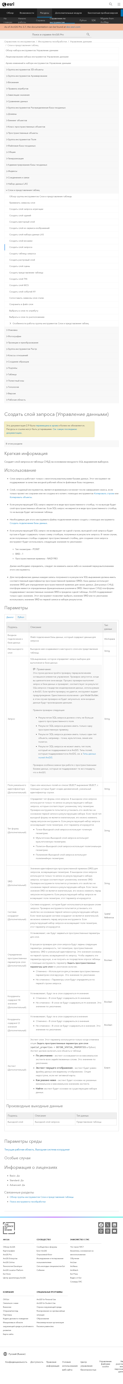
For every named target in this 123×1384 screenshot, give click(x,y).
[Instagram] (107, 1231)
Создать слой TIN (18, 279)
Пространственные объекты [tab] (23, 133)
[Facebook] (101, 1225)
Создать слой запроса (20, 247)
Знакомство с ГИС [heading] (79, 1239)
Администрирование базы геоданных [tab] (27, 164)
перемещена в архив (47, 425)
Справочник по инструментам (58, 20)
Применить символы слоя (22, 203)
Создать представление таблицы (26, 272)
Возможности (27, 13)
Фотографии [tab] (14, 336)
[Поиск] (111, 4)
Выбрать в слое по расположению (27, 317)
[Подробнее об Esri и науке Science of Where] (9, 1228)
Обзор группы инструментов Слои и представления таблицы (40, 196)
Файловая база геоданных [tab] (22, 145)
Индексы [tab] (12, 171)
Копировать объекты (21, 497)
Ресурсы (44, 13)
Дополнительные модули (68, 13)
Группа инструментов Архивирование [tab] (27, 76)
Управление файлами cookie (105, 1364)
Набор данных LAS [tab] (18, 183)
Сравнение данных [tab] (18, 101)
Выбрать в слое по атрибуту (23, 310)
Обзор (10, 13)
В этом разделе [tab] (14, 443)
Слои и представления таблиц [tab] (24, 190)
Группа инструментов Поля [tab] (22, 139)
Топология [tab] (13, 387)
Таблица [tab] (12, 374)
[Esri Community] (101, 1231)
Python (83, 20)
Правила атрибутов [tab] (18, 88)
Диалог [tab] (10, 617)
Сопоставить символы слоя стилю (26, 298)
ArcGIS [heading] (6, 1239)
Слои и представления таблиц (23, 45)
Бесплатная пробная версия (103, 13)
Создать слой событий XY (22, 291)
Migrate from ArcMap (107, 20)
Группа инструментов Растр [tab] (22, 349)
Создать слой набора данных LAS (26, 234)
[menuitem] (18, 1247)
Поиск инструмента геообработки (28, 1201)
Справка (40, 20)
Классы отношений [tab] (18, 355)
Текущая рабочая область (19, 1149)
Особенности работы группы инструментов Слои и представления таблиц (51, 323)
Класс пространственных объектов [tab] (26, 126)
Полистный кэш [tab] (16, 380)
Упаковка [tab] (12, 330)
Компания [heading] (8, 1292)
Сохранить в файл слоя (21, 304)
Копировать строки (104, 493)
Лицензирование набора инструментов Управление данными (37, 56)
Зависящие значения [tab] (19, 95)
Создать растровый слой (22, 260)
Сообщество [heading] (44, 1239)
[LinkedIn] (114, 1225)
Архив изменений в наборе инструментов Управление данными (38, 63)
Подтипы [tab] (12, 368)
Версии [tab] (12, 393)
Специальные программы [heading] (50, 1292)
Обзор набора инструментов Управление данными (32, 50)
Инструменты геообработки (52, 41)
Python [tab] (21, 617)
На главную (8, 20)
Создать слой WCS (19, 285)
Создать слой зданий (20, 215)
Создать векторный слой (22, 222)
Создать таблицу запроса (22, 253)
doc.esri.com (73, 26)
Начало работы (22, 20)
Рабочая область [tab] (17, 399)
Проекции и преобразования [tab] (23, 342)
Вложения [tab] (13, 82)
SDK (94, 20)
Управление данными (81, 41)
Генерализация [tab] (16, 158)
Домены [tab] (12, 114)
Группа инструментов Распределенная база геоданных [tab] (37, 107)
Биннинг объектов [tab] (17, 120)
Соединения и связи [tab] (18, 177)
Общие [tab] (12, 152)
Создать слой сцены (19, 266)
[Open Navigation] (119, 4)
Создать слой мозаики (20, 241)
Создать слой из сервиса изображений (29, 228)
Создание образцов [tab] (18, 361)
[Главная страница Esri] (8, 4)
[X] (107, 1225)
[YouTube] (114, 1231)
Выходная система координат (52, 1149)
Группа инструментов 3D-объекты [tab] (26, 69)
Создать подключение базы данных (28, 523)
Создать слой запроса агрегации (26, 209)
